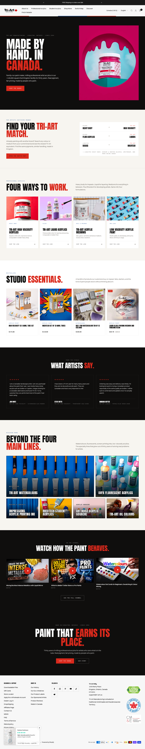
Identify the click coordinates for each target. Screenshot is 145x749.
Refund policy (8, 724)
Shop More (68, 8)
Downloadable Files (11, 687)
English (123, 10)
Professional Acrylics (38, 8)
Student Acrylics (55, 8)
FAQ (5, 717)
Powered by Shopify (48, 742)
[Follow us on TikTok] (76, 689)
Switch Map (79, 8)
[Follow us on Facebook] (54, 689)
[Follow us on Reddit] (54, 694)
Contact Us (8, 711)
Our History (35, 687)
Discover (90, 8)
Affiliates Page (9, 707)
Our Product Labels (37, 694)
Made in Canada (36, 704)
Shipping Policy (9, 731)
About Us (25, 8)
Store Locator (9, 694)
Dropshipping (8, 704)
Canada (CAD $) (111, 10)
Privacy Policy (9, 727)
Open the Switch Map (17, 156)
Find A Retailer (27, 12)
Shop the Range (15, 88)
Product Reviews (37, 701)
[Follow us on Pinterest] (65, 689)
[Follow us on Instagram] (60, 689)
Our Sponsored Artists (38, 697)
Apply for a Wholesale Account (15, 697)
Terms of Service (10, 721)
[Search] (131, 10)
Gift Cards (7, 691)
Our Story (82, 661)
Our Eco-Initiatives (37, 691)
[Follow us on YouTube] (70, 689)
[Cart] (140, 10)
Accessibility (8, 734)
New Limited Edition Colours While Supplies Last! (73, 2)
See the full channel (72, 598)
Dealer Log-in (9, 701)
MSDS (6, 714)
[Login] (136, 10)
